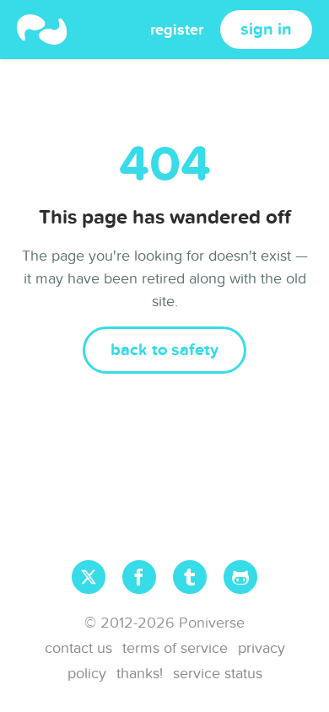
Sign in (266, 29)
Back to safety (164, 350)
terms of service (175, 648)
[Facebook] (139, 577)
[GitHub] (240, 577)
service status (217, 673)
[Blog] (190, 577)
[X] (88, 577)
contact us (78, 648)
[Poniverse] (42, 29)
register (176, 30)
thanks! (139, 673)
